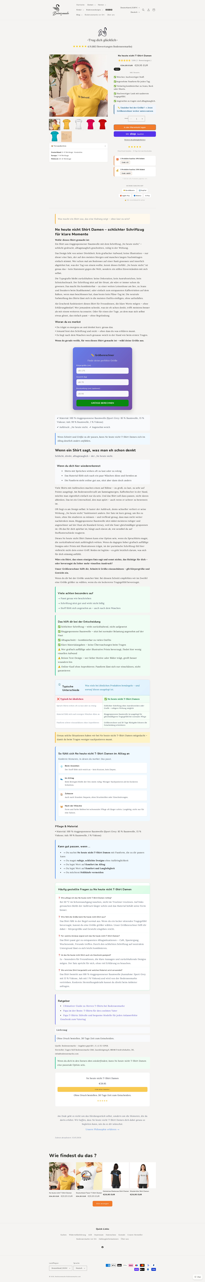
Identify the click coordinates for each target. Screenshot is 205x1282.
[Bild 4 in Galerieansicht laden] (90, 124)
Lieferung (61, 1030)
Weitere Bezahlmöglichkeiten (134, 140)
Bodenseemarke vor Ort (86, 1239)
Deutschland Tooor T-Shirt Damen (89, 1193)
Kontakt (122, 1235)
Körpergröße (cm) (83, 365)
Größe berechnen (102, 403)
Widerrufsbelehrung (77, 1235)
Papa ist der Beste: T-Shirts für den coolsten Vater (90, 1010)
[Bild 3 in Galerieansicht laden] (78, 124)
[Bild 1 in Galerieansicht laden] (54, 124)
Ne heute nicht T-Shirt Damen (60, 1193)
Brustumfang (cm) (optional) (88, 388)
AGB (90, 1235)
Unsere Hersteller (135, 1235)
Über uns (125, 1239)
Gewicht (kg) (81, 377)
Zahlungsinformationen (109, 1239)
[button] (91, 4)
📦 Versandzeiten (78, 146)
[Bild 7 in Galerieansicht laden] (66, 136)
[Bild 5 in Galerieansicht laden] (102, 124)
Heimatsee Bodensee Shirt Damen (116, 1191)
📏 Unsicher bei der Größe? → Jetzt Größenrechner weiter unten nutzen (135, 109)
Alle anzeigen (102, 1203)
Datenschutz (111, 1235)
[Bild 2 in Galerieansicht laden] (66, 124)
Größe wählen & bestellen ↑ (102, 1089)
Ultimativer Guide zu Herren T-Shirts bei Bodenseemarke (94, 1006)
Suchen (64, 1235)
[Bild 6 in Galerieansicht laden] (54, 136)
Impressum (98, 1235)
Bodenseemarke (60, 1276)
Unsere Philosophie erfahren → (102, 1129)
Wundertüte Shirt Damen (139, 1191)
